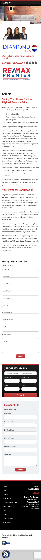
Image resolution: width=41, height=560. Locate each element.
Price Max (25, 377)
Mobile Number (7, 327)
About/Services (8, 518)
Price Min (7, 377)
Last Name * (6, 276)
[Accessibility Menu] (6, 554)
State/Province (7, 312)
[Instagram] (36, 62)
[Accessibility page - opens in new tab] (7, 546)
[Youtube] (33, 62)
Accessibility (7, 498)
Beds (6, 385)
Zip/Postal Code (7, 320)
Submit (20, 356)
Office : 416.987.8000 (14, 62)
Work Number (6, 334)
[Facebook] (27, 62)
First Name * (6, 269)
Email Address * (7, 284)
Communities (7, 522)
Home (5, 486)
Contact (5, 494)
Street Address (7, 298)
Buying (5, 510)
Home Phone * (7, 291)
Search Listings (7, 506)
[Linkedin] (30, 62)
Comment (7, 454)
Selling (5, 514)
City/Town (5, 305)
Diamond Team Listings (10, 502)
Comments (5, 341)
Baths (23, 385)
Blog (4, 490)
